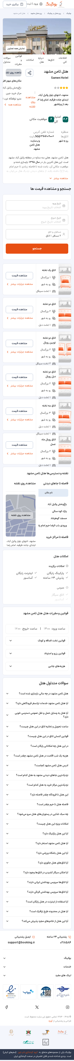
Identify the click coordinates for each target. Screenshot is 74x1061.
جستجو (37, 248)
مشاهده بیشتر (61, 178)
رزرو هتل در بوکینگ (54, 13)
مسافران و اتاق (54, 232)
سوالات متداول (6, 60)
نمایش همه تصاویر (16, 48)
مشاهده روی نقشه (30, 102)
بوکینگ (68, 13)
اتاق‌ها (51, 60)
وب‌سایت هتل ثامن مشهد (34, 145)
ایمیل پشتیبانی (23, 937)
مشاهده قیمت (19, 276)
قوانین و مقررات (18, 60)
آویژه (50, 1021)
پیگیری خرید (12, 4)
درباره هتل (41, 60)
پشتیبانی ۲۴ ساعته (57, 937)
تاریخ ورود (56, 203)
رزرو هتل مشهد (36, 13)
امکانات (30, 60)
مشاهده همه (14, 105)
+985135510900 (44, 136)
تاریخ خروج (56, 218)
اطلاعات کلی (63, 60)
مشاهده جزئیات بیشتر (22, 284)
